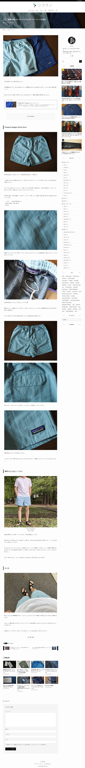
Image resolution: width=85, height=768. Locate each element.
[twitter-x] (77, 0)
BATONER (76, 280)
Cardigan (66, 167)
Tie (65, 195)
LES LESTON (74, 298)
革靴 (65, 229)
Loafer (66, 239)
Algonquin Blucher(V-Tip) (69, 232)
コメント (7, 711)
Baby (65, 206)
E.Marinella (75, 287)
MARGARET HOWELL (66, 304)
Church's (69, 285)
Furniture (66, 214)
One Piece (66, 247)
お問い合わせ (47, 763)
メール (7, 734)
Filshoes (63, 291)
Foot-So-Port (74, 291)
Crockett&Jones (68, 287)
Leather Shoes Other (66, 298)
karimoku (73, 295)
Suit (65, 190)
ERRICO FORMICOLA (73, 289)
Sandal (66, 255)
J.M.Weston (75, 293)
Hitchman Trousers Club (66, 293)
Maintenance (67, 219)
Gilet (65, 172)
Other (65, 198)
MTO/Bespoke (67, 244)
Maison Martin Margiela (75, 300)
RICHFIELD (75, 309)
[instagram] (79, 0)
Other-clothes (67, 180)
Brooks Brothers (65, 282)
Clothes (66, 162)
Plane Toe (67, 252)
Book (65, 208)
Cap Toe (66, 237)
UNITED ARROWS (69, 311)
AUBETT (71, 280)
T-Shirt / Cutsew (68, 193)
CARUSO (77, 282)
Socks (66, 187)
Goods (66, 216)
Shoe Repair (67, 260)
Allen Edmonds (76, 276)
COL (63, 287)
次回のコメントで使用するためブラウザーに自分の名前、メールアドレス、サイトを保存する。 (27, 744)
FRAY (80, 291)
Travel (66, 226)
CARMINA (72, 282)
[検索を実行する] (80, 61)
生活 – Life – (67, 203)
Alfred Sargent (68, 276)
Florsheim (69, 291)
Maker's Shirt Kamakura (66, 302)
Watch (65, 200)
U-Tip (66, 265)
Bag (65, 164)
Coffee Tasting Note (76, 285)
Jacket (66, 175)
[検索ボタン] (56, 10)
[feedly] (81, 0)
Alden (63, 276)
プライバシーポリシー (39, 763)
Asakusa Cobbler (71, 278)
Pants (6, 22)
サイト (6, 739)
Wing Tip (66, 267)
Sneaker (66, 262)
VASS (76, 311)
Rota (80, 309)
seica (63, 311)
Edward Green (65, 289)
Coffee (66, 211)
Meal (66, 221)
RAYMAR (69, 309)
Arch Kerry (64, 278)
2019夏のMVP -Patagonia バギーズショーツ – (28, 103)
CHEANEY (64, 285)
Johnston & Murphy (66, 295)
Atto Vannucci (65, 280)
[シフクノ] (42, 5)
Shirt (66, 185)
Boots (66, 234)
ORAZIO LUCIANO (73, 306)
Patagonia (11, 643)
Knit (65, 177)
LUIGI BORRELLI (65, 300)
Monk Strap (67, 242)
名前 (6, 729)
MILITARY (78, 304)
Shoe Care (67, 257)
